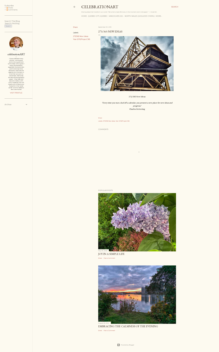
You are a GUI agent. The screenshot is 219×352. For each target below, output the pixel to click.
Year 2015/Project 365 (81, 39)
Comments (12, 10)
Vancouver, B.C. (116, 16)
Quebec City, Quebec (97, 16)
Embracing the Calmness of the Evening (128, 326)
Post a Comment (109, 258)
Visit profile (16, 93)
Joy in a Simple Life (111, 254)
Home (84, 16)
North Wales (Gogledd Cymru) (139, 16)
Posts (10, 8)
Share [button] (75, 27)
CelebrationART (99, 6)
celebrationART (16, 54)
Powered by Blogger (127, 345)
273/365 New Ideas (80, 36)
